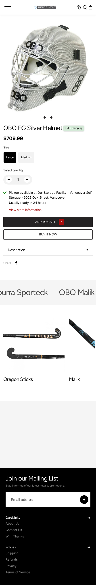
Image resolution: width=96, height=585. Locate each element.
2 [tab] (51, 117)
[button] (90, 7)
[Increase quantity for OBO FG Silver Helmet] (27, 179)
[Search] (85, 7)
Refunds (12, 559)
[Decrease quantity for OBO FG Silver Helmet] (9, 179)
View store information (25, 210)
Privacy (11, 566)
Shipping (12, 553)
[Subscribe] (84, 499)
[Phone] (79, 7)
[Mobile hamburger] (8, 7)
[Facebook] (16, 262)
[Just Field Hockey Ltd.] (45, 7)
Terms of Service (18, 572)
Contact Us (14, 530)
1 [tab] (44, 117)
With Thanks (15, 536)
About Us (12, 523)
